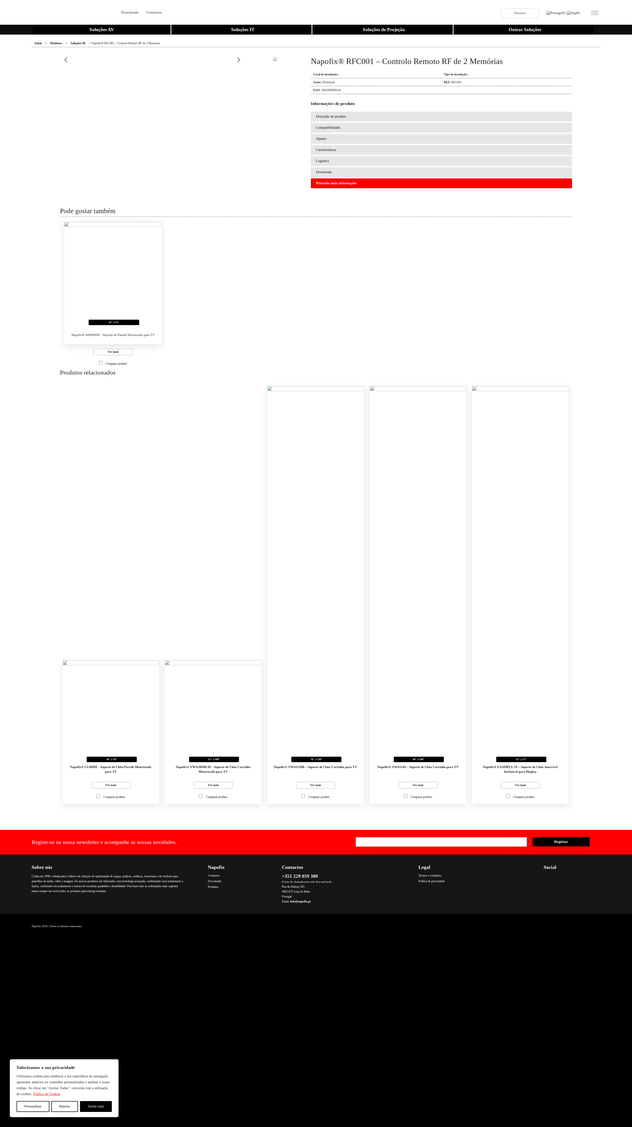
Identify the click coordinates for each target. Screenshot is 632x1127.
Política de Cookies (46, 1094)
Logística (322, 161)
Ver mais (113, 352)
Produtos (56, 43)
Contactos (154, 12)
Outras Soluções (525, 29)
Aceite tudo (96, 1106)
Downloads (129, 12)
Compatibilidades (328, 127)
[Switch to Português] (556, 13)
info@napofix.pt (300, 901)
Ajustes (321, 139)
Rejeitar (64, 1106)
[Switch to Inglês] (573, 13)
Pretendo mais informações (336, 183)
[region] (64, 1088)
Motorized (328, 82)
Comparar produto (116, 363)
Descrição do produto (331, 116)
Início (38, 43)
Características (326, 150)
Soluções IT (243, 29)
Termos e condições (429, 875)
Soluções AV (101, 29)
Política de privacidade (431, 881)
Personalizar (32, 1106)
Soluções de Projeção (384, 29)
